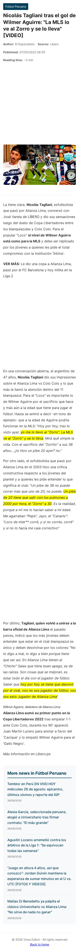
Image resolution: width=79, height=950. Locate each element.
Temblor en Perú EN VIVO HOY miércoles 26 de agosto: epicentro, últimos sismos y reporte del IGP (35, 789)
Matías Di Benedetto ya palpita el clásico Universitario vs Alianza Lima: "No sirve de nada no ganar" (37, 906)
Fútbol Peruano (15, 6)
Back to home (39, 944)
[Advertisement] (39, 103)
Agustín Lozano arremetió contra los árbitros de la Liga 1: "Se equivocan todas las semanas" (36, 845)
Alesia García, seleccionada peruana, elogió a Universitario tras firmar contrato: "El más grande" (37, 817)
